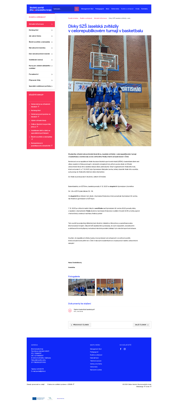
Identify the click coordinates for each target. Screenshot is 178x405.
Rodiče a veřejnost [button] (127, 9)
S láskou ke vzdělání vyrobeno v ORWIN (60, 384)
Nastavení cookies (96, 370)
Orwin (148, 386)
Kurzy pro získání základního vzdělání (39, 67)
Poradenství (33, 74)
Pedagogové (94, 352)
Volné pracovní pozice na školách (40, 115)
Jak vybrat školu (35, 36)
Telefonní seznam (95, 361)
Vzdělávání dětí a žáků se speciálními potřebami (40, 132)
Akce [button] (107, 9)
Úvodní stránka (73, 18)
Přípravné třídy (35, 80)
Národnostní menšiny (37, 48)
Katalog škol (33, 30)
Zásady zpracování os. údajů (35, 384)
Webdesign (140, 386)
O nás (137, 9)
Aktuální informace (100, 18)
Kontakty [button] (144, 9)
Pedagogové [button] (99, 9)
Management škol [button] (87, 9)
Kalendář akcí (94, 358)
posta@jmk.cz (41, 371)
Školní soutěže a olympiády (39, 42)
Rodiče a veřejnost (86, 18)
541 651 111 (40, 369)
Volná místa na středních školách (40, 105)
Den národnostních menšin (39, 54)
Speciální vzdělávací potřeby (40, 86)
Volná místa (115, 9)
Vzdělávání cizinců (36, 60)
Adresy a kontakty (96, 364)
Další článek (140, 325)
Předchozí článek (81, 325)
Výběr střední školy (38, 120)
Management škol (96, 349)
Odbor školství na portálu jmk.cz (41, 125)
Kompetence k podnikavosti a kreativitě (41, 144)
